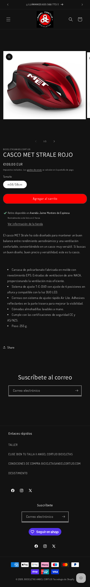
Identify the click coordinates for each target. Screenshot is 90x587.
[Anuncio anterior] (7, 4)
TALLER (13, 445)
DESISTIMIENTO (18, 473)
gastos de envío (34, 169)
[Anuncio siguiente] (82, 4)
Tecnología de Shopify (64, 579)
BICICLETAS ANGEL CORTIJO (38, 579)
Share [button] (10, 347)
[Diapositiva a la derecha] (54, 141)
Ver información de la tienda (25, 224)
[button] (8, 19)
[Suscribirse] (76, 390)
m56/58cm (15, 184)
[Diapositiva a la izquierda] (35, 141)
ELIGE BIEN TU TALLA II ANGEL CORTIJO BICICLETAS (40, 454)
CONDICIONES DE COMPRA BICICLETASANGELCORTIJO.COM (44, 463)
